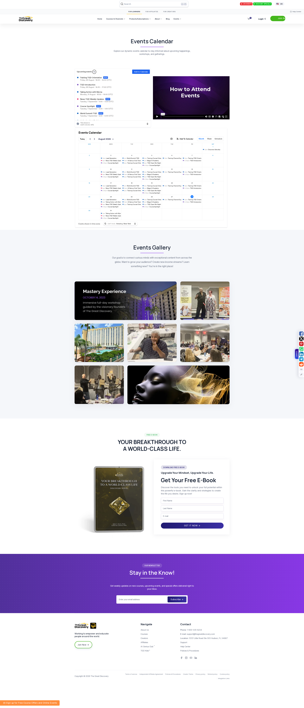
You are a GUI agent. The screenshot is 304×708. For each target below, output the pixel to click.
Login (261, 19)
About (157, 19)
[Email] (301, 369)
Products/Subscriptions (139, 19)
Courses (144, 634)
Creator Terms (188, 674)
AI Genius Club (148, 646)
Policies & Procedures (189, 650)
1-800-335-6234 (194, 630)
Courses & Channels (114, 19)
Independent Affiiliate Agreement (151, 674)
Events (176, 19)
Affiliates (144, 642)
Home (99, 19)
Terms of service (131, 674)
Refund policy (212, 674)
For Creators (169, 11)
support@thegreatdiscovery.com (201, 634)
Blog (168, 19)
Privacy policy (200, 674)
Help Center (185, 646)
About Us (145, 630)
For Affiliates (151, 11)
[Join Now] (277, 18)
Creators (144, 638)
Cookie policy (225, 674)
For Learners (134, 11)
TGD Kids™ (145, 650)
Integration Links (224, 678)
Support (183, 642)
